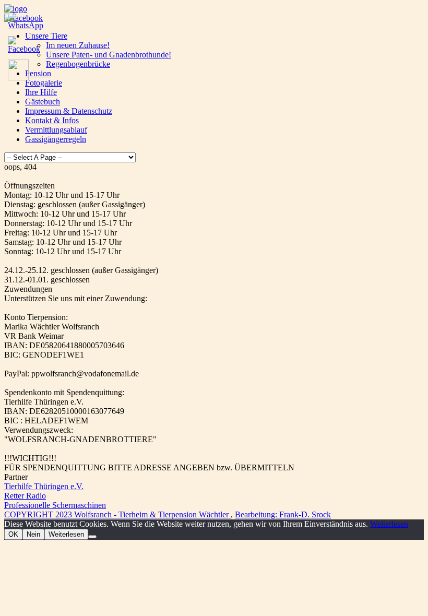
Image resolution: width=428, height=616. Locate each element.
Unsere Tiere (46, 35)
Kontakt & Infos (52, 120)
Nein (33, 534)
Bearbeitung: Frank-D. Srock (283, 514)
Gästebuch (42, 101)
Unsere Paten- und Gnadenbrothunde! (108, 54)
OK (13, 534)
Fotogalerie (43, 82)
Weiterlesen (389, 523)
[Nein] (92, 536)
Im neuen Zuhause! (78, 45)
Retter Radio (25, 495)
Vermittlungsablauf (56, 129)
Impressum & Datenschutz (68, 110)
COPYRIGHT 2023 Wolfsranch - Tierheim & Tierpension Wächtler (117, 514)
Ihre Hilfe (41, 92)
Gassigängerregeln (55, 139)
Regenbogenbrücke (78, 64)
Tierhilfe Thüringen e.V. (44, 486)
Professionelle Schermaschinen (55, 505)
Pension (38, 73)
